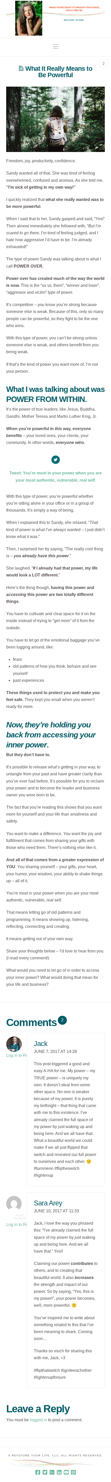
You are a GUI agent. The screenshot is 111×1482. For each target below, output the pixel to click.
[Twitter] (45, 1472)
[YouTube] (66, 1472)
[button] (55, 46)
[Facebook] (37, 1472)
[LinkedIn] (59, 1472)
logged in (38, 1420)
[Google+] (52, 1472)
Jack (40, 1044)
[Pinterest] (73, 1472)
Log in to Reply (20, 1055)
